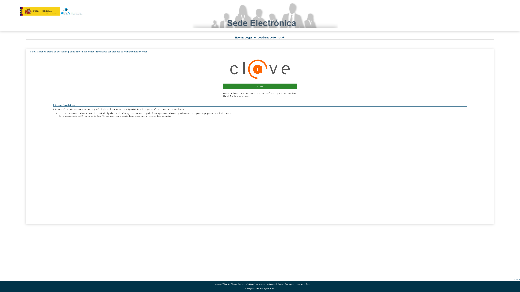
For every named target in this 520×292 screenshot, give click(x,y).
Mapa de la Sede (303, 284)
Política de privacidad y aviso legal (261, 284)
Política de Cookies (236, 284)
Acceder (260, 86)
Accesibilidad (221, 284)
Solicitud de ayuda (286, 284)
